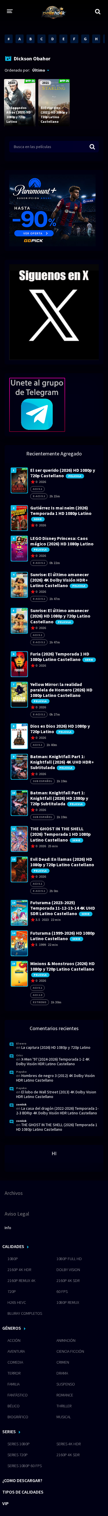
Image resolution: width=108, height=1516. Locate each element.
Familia (13, 1384)
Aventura (16, 1351)
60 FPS (62, 1291)
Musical (63, 1416)
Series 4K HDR (68, 1443)
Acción (13, 1340)
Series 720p (17, 1454)
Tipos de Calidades (22, 1492)
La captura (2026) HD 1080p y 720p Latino (55, 1047)
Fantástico (17, 1395)
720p (11, 1291)
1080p (12, 1258)
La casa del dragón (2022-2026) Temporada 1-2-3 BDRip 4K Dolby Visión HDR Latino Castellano (57, 1111)
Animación (65, 1340)
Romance (64, 1395)
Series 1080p (18, 1443)
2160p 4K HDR (19, 1269)
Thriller (63, 1405)
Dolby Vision (68, 1269)
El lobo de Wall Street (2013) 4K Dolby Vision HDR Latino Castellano (56, 1094)
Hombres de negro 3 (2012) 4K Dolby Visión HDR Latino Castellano (55, 1078)
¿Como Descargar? (22, 1480)
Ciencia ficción (70, 1351)
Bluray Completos (24, 1313)
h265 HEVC (16, 1302)
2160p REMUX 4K (21, 1280)
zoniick (21, 1104)
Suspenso (65, 1384)
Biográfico (17, 1416)
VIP (5, 1503)
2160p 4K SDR (67, 1280)
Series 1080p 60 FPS (24, 1465)
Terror (13, 1373)
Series (9, 1431)
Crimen (62, 1362)
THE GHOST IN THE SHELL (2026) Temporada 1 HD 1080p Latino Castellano (56, 1127)
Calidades (13, 1246)
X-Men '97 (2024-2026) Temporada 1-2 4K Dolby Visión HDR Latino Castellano (53, 1061)
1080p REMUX (67, 1302)
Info (8, 1227)
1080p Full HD (69, 1258)
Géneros (11, 1328)
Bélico (13, 1405)
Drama (62, 1373)
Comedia (15, 1362)
